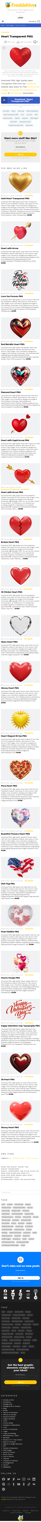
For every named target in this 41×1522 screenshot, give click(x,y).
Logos (5, 1431)
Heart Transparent (32, 111)
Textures (6, 1458)
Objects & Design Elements (12, 1444)
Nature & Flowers (9, 1442)
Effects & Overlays (9, 1414)
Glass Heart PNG (9, 642)
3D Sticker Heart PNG (11, 592)
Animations (20, 90)
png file (17, 118)
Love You (29, 114)
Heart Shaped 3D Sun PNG (14, 736)
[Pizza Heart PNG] (20, 770)
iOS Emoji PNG (7, 1229)
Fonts (5, 1421)
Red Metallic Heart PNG (12, 344)
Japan (29, 1229)
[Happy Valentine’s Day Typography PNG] (20, 1010)
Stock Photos (8, 1454)
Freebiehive (31, 84)
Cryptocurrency (8, 1217)
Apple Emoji (7, 1207)
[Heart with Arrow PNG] (20, 474)
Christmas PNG (17, 1214)
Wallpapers (7, 1467)
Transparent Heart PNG (16, 125)
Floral (36, 1217)
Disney (19, 1217)
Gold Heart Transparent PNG (15, 198)
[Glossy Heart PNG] (20, 672)
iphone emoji (20, 1229)
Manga (5, 1232)
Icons (11, 90)
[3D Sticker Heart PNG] (20, 576)
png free (25, 118)
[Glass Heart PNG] (20, 626)
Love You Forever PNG (12, 296)
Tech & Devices (8, 1456)
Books (5, 1410)
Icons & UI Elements (10, 1429)
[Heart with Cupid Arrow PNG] (20, 424)
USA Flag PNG (8, 884)
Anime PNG (19, 1204)
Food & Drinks (8, 1423)
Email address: (20, 147)
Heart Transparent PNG (11, 114)
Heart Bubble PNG (10, 931)
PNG (36, 114)
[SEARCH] (38, 21)
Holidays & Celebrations (10, 489)
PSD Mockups (16, 93)
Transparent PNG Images (11, 1245)
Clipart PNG (29, 1214)
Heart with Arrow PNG (12, 492)
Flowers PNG (26, 1220)
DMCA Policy (34, 1510)
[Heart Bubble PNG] (20, 915)
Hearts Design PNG (10, 978)
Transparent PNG (23, 1242)
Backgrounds (7, 1404)
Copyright (28, 1512)
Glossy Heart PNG (10, 688)
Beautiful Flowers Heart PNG (15, 834)
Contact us (5, 1499)
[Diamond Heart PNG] (20, 376)
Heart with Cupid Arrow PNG (15, 440)
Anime (10, 1204)
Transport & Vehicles (10, 1460)
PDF (4, 1446)
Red (25, 1239)
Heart (13, 111)
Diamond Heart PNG (11, 392)
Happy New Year (8, 1226)
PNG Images (34, 118)
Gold (14, 1223)
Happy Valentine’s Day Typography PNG (20, 1026)
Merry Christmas (16, 1232)
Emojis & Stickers (9, 1417)
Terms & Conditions (16, 1512)
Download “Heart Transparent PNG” (22, 100)
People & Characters (10, 1448)
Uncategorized (8, 1463)
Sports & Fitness (9, 1452)
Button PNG (16, 1210)
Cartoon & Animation (10, 1412)
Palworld (27, 1232)
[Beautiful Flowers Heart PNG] (20, 818)
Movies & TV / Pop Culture (12, 1440)
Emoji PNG (27, 1217)
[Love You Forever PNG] (20, 280)
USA (23, 1245)
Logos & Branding (9, 1433)
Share (3, 48)
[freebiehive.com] (20, 1518)
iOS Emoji (29, 1226)
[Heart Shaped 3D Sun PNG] (20, 720)
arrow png (6, 1210)
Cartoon (26, 1210)
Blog (4, 1408)
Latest (20, 18)
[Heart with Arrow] (20, 232)
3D (4, 1204)
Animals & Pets (8, 1400)
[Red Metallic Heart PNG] (20, 328)
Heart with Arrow (9, 248)
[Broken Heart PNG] (20, 526)
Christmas (6, 1214)
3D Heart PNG (8, 1079)
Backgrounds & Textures (11, 1406)
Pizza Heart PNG (9, 786)
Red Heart (13, 121)
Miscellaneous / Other (11, 1435)
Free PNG (6, 111)
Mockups (6, 1437)
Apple (28, 1204)
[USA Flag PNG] (20, 868)
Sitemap (25, 1510)
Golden (21, 1223)
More (29, 215)
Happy (30, 1223)
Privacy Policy (16, 1510)
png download (7, 118)
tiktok (32, 1239)
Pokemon (17, 1239)
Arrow (30, 1207)
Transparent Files (25, 121)
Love (22, 114)
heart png (21, 111)
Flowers (16, 1220)
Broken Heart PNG (10, 542)
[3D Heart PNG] (20, 1063)
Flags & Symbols (9, 1419)
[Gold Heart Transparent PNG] (20, 182)
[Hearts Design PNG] (20, 962)
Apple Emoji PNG (19, 1207)
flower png (6, 1220)
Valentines (29, 125)
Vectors (30, 87)
